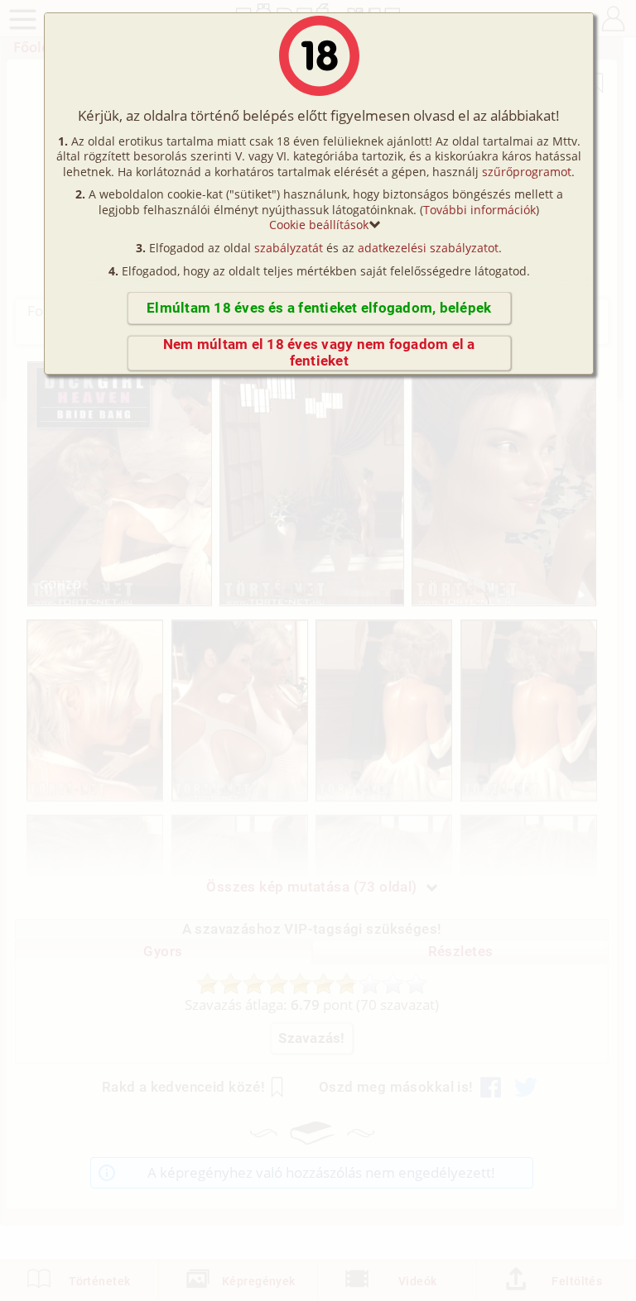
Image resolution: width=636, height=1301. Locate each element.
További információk (479, 210)
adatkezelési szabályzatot (428, 248)
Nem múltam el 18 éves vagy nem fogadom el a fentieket (319, 353)
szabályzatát (288, 248)
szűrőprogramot (526, 171)
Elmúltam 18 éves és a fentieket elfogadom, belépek (319, 308)
